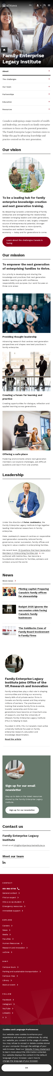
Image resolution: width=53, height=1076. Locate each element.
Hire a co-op (11, 902)
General (9, 893)
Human (10, 943)
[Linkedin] (3, 862)
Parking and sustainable (20, 971)
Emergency (12, 906)
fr (30, 5)
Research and (13, 948)
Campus (9, 967)
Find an (9, 897)
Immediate (11, 911)
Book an (8, 985)
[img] (9, 5)
